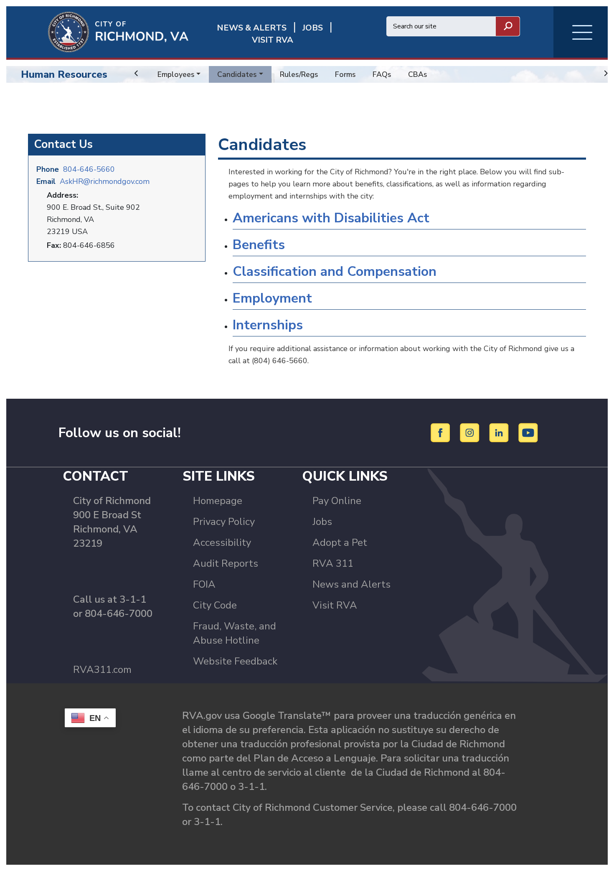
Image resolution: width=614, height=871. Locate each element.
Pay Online (336, 500)
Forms (345, 74)
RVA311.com (102, 669)
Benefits (259, 245)
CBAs (417, 74)
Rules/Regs (299, 74)
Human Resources (64, 74)
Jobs (322, 521)
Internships (268, 325)
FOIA (204, 584)
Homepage (217, 500)
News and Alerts (351, 584)
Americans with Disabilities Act (331, 218)
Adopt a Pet (339, 542)
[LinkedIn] (500, 432)
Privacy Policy (224, 521)
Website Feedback (235, 661)
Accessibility (222, 542)
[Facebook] (441, 432)
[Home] (97, 31)
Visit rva (272, 40)
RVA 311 (332, 563)
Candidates (237, 74)
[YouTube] (528, 432)
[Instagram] (470, 432)
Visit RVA (334, 605)
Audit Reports (225, 563)
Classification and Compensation (334, 271)
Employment (272, 298)
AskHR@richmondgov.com (105, 181)
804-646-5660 (89, 169)
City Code (215, 605)
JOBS (312, 27)
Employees (176, 74)
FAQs (382, 74)
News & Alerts (252, 27)
